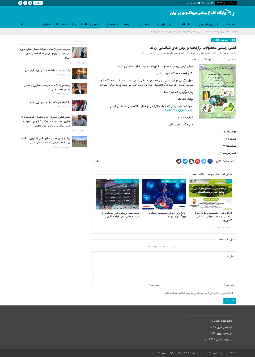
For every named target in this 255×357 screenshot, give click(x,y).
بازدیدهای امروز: (224, 327)
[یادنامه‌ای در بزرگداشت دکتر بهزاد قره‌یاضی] (79, 73)
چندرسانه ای (113, 24)
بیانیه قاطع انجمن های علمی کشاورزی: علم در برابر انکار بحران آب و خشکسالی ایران (45, 140)
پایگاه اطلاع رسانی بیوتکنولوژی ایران (177, 352)
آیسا (74, 24)
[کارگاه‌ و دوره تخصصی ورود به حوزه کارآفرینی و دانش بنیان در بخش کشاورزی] (210, 194)
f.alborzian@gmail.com (179, 110)
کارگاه (233, 40)
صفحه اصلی (229, 24)
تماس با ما (192, 3)
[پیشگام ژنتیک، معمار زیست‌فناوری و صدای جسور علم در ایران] (79, 88)
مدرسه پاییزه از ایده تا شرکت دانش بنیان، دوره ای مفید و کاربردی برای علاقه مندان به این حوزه (45, 53)
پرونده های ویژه (164, 24)
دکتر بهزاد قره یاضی (208, 24)
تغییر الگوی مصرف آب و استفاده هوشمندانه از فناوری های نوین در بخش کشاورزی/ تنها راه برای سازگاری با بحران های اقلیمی (45, 121)
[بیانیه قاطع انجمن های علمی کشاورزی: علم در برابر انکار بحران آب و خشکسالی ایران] (79, 141)
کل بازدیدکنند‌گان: (223, 340)
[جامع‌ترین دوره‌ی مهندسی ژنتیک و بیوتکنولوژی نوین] (164, 194)
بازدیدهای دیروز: (224, 333)
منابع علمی (144, 24)
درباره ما (206, 3)
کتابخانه (127, 24)
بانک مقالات (185, 24)
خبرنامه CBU (61, 24)
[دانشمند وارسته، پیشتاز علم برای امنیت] (79, 105)
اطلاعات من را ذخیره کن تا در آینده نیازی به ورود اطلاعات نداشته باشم (199, 293)
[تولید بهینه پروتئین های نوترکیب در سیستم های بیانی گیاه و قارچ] (117, 194)
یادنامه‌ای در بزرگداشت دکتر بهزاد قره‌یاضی (47, 70)
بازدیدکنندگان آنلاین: (222, 321)
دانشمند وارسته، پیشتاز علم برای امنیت (49, 102)
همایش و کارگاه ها (90, 24)
